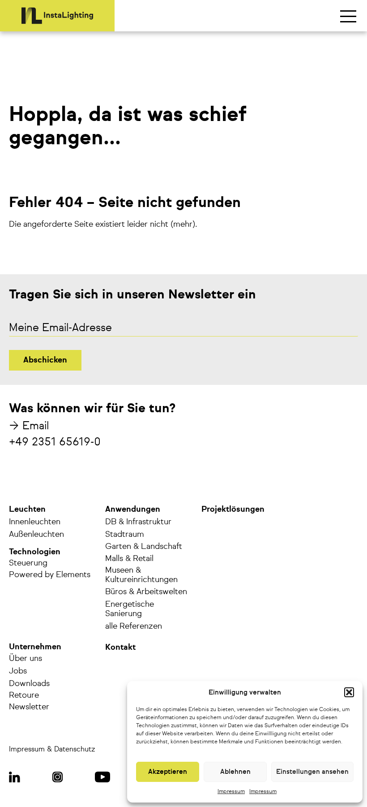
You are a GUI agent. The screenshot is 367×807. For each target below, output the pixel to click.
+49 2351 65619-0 (55, 442)
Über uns (25, 659)
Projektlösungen (233, 509)
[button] (349, 692)
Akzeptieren (167, 771)
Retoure (24, 695)
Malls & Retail (129, 559)
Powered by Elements (49, 575)
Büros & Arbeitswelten (146, 592)
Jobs (18, 671)
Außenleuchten (36, 535)
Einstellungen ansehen (312, 771)
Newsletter (29, 707)
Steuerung (28, 563)
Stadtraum (124, 535)
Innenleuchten (34, 522)
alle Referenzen (133, 626)
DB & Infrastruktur (138, 522)
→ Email (29, 426)
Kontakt (120, 647)
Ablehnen (235, 771)
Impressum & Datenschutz (52, 749)
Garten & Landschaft (143, 547)
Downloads (29, 684)
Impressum (231, 791)
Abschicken (45, 360)
